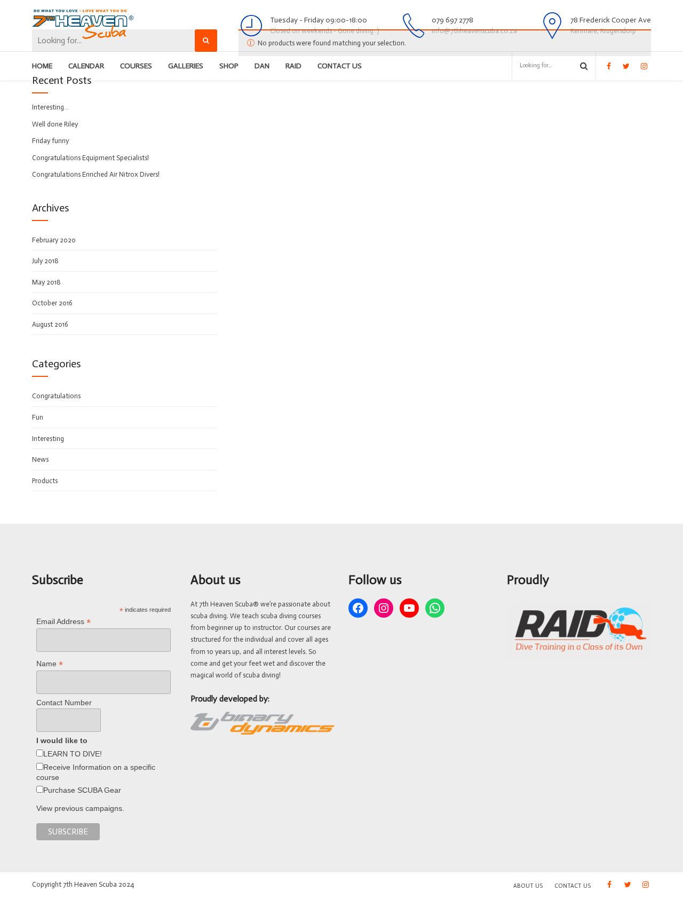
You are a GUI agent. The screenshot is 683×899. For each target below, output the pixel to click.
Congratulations (56, 396)
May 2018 (46, 282)
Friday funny (50, 141)
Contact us (339, 65)
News (40, 459)
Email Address (63, 622)
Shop (229, 65)
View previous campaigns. (80, 808)
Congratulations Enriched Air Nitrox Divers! (96, 174)
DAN (262, 65)
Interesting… (50, 107)
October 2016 (52, 303)
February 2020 (54, 240)
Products (45, 481)
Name (49, 664)
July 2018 (45, 261)
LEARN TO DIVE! (72, 754)
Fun (37, 417)
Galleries (185, 65)
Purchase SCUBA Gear (82, 790)
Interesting (48, 439)
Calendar (86, 65)
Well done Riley (55, 124)
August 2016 (50, 324)
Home (42, 65)
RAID (293, 65)
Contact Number (64, 702)
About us (528, 885)
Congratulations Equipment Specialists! (90, 158)
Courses (136, 65)
